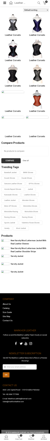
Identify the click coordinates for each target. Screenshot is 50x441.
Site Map (6, 316)
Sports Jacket (9, 223)
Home (6, 439)
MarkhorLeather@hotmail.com (19, 399)
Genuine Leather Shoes (13, 184)
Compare (9, 161)
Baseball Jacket (10, 172)
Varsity (6, 228)
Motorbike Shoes (31, 212)
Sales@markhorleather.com (13, 402)
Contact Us (8, 320)
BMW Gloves (28, 172)
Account (44, 439)
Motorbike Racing (11, 212)
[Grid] (2, 10)
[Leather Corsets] (13, 16)
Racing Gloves (9, 217)
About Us (7, 304)
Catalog (6, 308)
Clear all (26, 161)
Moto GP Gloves (10, 206)
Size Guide (7, 312)
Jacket (30, 189)
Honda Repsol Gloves (12, 189)
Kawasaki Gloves (10, 195)
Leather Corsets (13, 35)
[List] (6, 10)
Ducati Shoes (27, 178)
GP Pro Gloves (34, 184)
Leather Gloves (30, 195)
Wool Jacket (21, 228)
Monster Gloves (28, 200)
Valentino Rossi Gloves (30, 223)
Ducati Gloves (9, 178)
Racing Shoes (27, 217)
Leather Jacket (10, 200)
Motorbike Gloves (30, 206)
